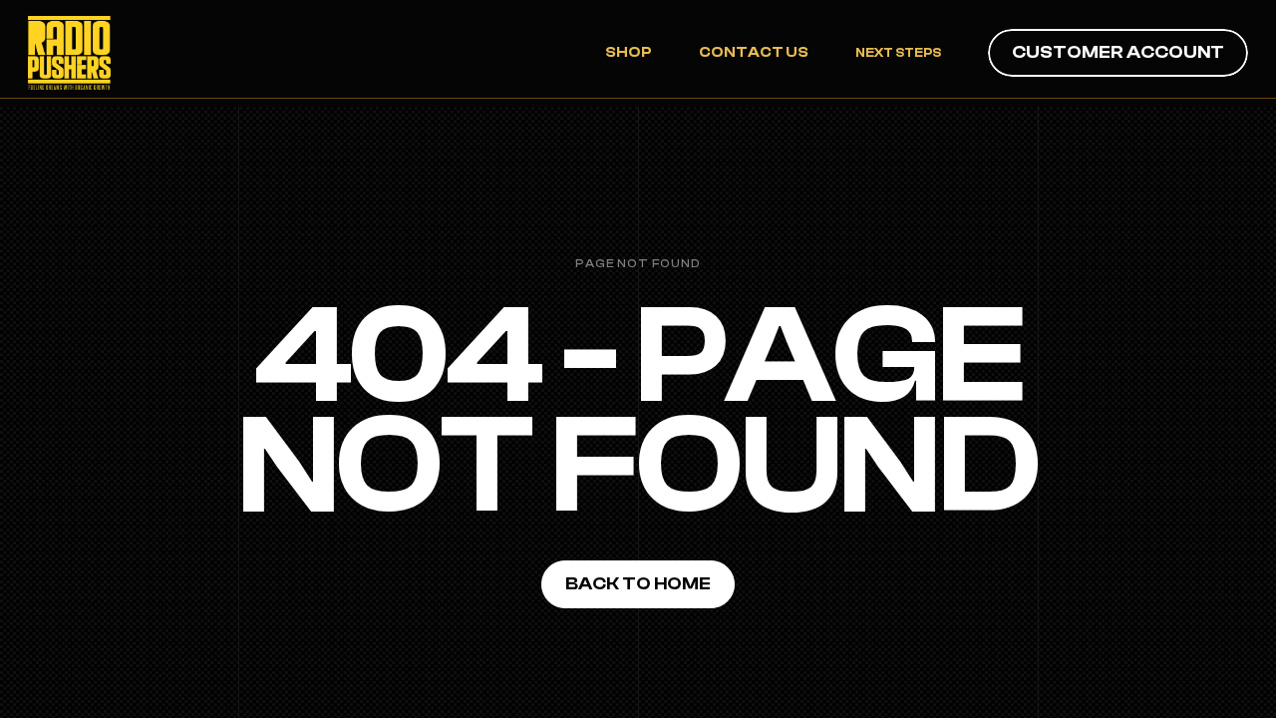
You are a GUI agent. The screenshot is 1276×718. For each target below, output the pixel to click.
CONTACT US (753, 52)
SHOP (628, 52)
